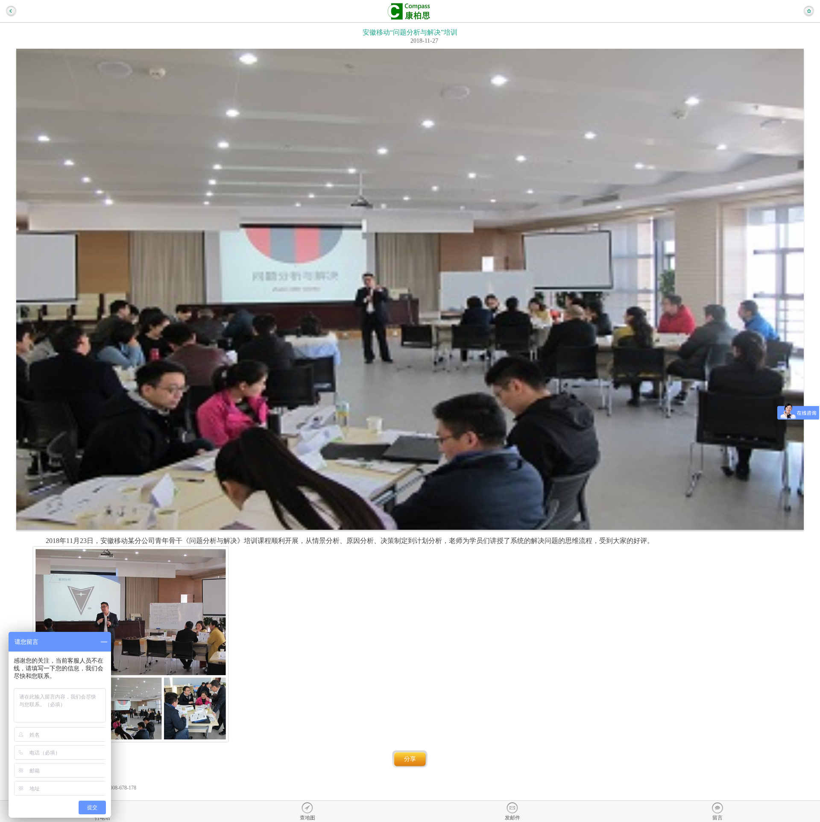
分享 (410, 759)
